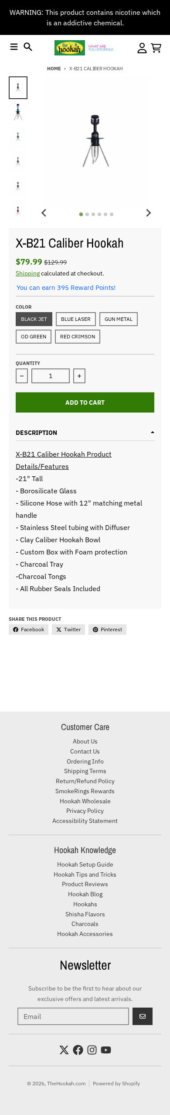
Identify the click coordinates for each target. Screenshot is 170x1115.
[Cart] (156, 48)
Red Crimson (77, 336)
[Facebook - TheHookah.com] (78, 1050)
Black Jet (34, 319)
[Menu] (14, 46)
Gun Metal (119, 319)
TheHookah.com (66, 1083)
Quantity (28, 363)
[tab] (81, 214)
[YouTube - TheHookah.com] (106, 1050)
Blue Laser (76, 319)
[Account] (142, 48)
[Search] (28, 46)
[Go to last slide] (44, 213)
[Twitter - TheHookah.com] (64, 1050)
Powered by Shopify (116, 1083)
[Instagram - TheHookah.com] (92, 1050)
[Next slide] (148, 213)
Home (54, 68)
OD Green (33, 336)
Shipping (28, 273)
